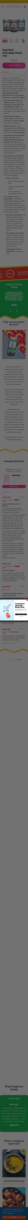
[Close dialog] (27, 600)
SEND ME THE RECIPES (21, 614)
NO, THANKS (21, 616)
